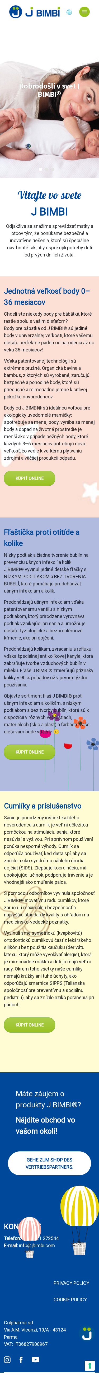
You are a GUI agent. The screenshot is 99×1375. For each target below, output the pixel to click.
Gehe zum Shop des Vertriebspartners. (49, 1163)
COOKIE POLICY (70, 1299)
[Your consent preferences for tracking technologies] (90, 1366)
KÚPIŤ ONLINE (30, 478)
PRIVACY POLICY (71, 1283)
